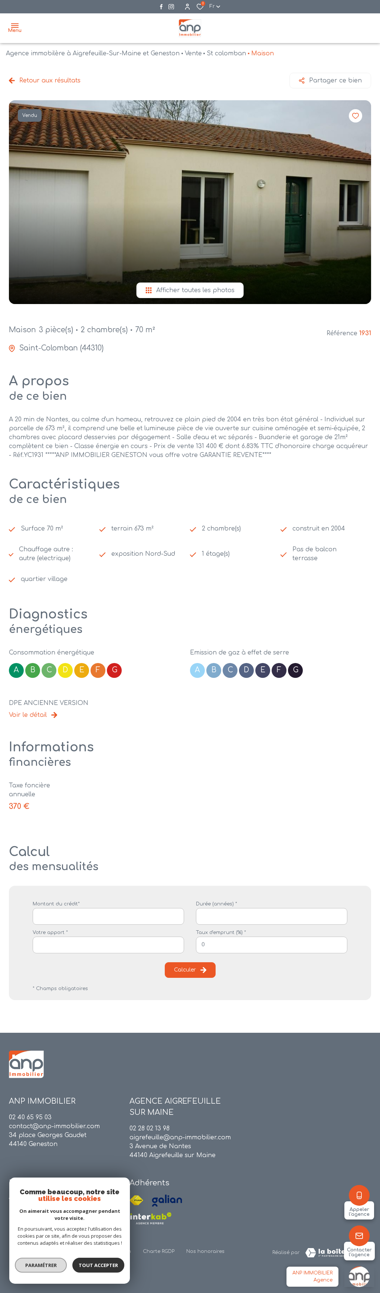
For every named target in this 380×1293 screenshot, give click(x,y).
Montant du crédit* (56, 904)
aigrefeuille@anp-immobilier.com (180, 1137)
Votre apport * (50, 932)
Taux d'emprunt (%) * (221, 932)
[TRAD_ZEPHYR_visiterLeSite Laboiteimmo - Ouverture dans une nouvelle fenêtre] (335, 1253)
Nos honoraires (205, 1251)
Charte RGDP (158, 1251)
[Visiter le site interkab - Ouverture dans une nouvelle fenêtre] (151, 1218)
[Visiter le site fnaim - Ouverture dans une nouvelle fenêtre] (136, 1201)
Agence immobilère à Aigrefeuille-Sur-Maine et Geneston (93, 53)
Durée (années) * (216, 904)
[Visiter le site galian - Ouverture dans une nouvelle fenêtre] (167, 1201)
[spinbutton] (271, 945)
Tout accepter (98, 1265)
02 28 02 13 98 (150, 1128)
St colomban (226, 53)
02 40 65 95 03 (30, 1117)
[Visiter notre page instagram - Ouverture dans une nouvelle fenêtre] (171, 7)
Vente (193, 53)
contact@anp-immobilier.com (54, 1126)
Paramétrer (41, 1265)
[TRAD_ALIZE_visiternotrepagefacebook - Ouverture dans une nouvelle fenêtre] (161, 6)
